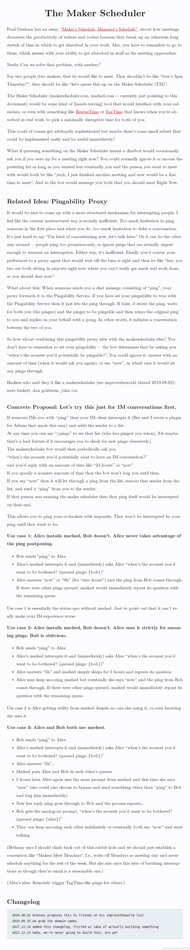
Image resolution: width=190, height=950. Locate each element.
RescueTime (87, 112)
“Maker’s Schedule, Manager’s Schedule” (98, 29)
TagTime (114, 112)
